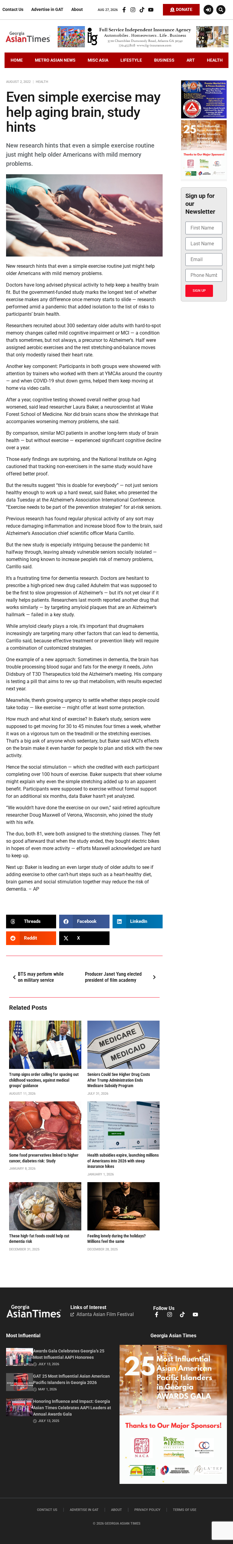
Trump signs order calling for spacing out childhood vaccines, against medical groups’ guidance (44, 1080)
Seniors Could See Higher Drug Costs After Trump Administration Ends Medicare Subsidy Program (118, 1080)
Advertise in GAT (47, 9)
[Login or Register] (208, 10)
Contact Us (12, 9)
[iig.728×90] (143, 45)
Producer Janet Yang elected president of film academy (113, 977)
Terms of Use (184, 1510)
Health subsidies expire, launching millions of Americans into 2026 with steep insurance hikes (123, 1161)
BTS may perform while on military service (41, 977)
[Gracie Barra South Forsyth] (204, 116)
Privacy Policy (147, 1510)
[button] (220, 9)
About (77, 9)
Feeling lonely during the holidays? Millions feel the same (116, 1238)
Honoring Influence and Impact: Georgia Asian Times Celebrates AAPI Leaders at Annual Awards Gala (72, 1408)
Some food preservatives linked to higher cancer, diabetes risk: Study (44, 1158)
